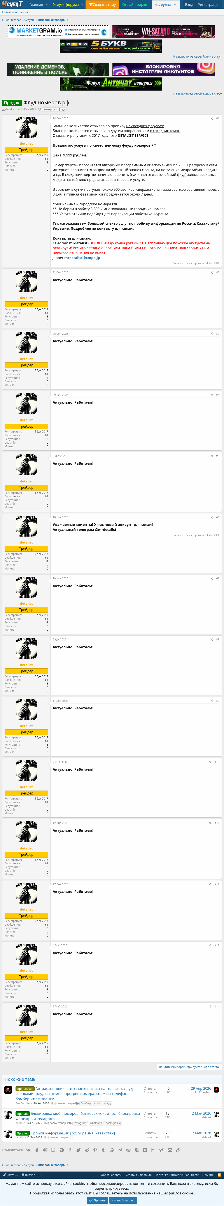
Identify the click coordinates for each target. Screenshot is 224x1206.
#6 (217, 517)
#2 (217, 272)
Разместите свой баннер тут (197, 56)
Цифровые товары (63, 1103)
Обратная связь (111, 1175)
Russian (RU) (33, 1175)
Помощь (208, 1175)
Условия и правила (139, 1175)
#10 (217, 762)
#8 (217, 639)
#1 (217, 118)
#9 (217, 701)
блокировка (113, 1123)
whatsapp (96, 1123)
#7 (217, 578)
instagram (80, 1123)
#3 (217, 334)
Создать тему (104, 4)
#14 (217, 1006)
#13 (217, 945)
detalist (10, 109)
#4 (217, 395)
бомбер (86, 1103)
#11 (217, 823)
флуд (62, 109)
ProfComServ (24, 1103)
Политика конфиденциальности (177, 1175)
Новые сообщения (15, 12)
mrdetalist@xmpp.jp (82, 257)
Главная (36, 4)
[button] (47, 4)
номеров (49, 109)
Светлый (12, 1175)
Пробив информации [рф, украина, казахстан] (73, 1133)
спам (97, 1103)
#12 (217, 884)
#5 (217, 456)
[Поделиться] (212, 118)
